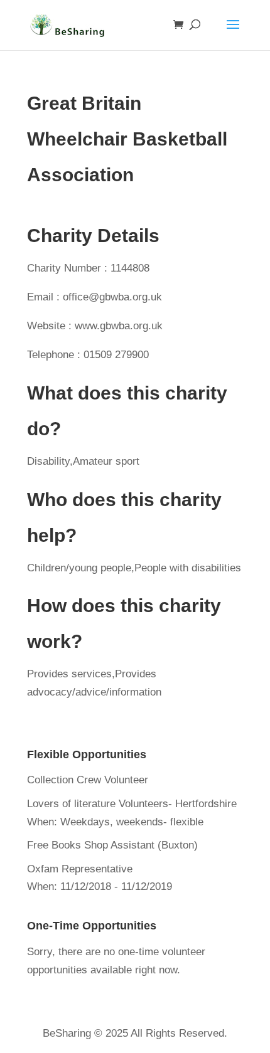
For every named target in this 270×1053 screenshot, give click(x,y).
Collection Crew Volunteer (87, 780)
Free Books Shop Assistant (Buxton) (112, 845)
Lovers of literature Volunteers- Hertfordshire (132, 804)
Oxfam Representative (79, 869)
